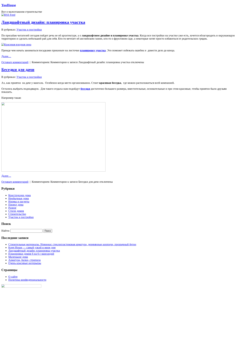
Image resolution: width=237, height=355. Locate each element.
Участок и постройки (29, 29)
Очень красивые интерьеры (24, 263)
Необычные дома (18, 198)
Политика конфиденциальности (27, 279)
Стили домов (16, 210)
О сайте (13, 276)
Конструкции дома (19, 195)
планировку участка (93, 50)
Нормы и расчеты (18, 201)
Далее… (6, 56)
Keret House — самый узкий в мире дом (32, 247)
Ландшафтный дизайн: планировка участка (43, 22)
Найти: (5, 230)
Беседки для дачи (17, 69)
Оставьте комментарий (14, 62)
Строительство (17, 214)
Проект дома (15, 204)
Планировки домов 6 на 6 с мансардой (31, 253)
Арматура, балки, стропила (24, 260)
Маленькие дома (18, 256)
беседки (85, 88)
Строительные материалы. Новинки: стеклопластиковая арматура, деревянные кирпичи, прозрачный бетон (72, 244)
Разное (12, 207)
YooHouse (8, 5)
